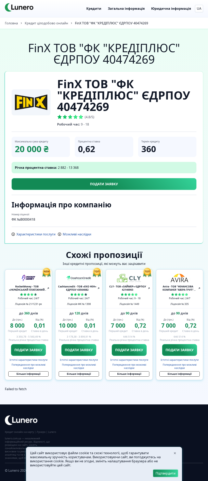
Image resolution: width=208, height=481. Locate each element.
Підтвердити (166, 473)
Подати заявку (104, 184)
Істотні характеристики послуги (29, 360)
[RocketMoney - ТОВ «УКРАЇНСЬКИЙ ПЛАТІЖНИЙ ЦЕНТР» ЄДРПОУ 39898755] (28, 278)
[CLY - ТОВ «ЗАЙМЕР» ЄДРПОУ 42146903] (129, 278)
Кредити (93, 8)
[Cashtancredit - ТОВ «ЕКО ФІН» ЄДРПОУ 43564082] (79, 278)
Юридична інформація (171, 8)
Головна (11, 23)
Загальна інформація (126, 8)
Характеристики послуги (35, 234)
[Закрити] (175, 453)
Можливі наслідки (77, 234)
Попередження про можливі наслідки (29, 366)
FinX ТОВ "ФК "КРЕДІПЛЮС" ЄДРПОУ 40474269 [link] (111, 23)
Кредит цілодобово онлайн (46, 23)
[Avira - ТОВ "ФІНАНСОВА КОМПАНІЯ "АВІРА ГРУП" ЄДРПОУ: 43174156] (179, 278)
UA (199, 8)
